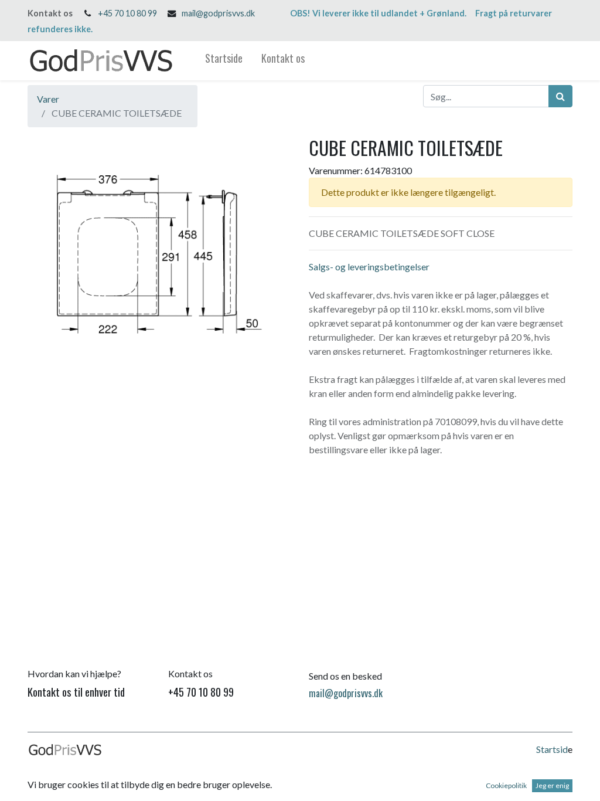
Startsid (552, 749)
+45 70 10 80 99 (127, 13)
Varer (48, 98)
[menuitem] (224, 60)
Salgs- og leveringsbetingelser (369, 266)
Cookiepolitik (506, 785)
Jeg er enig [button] (552, 785)
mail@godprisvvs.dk (218, 13)
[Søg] (560, 96)
